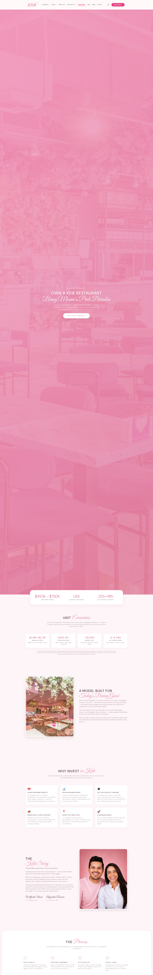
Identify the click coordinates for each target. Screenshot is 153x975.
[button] (46, 5)
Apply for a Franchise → (76, 315)
